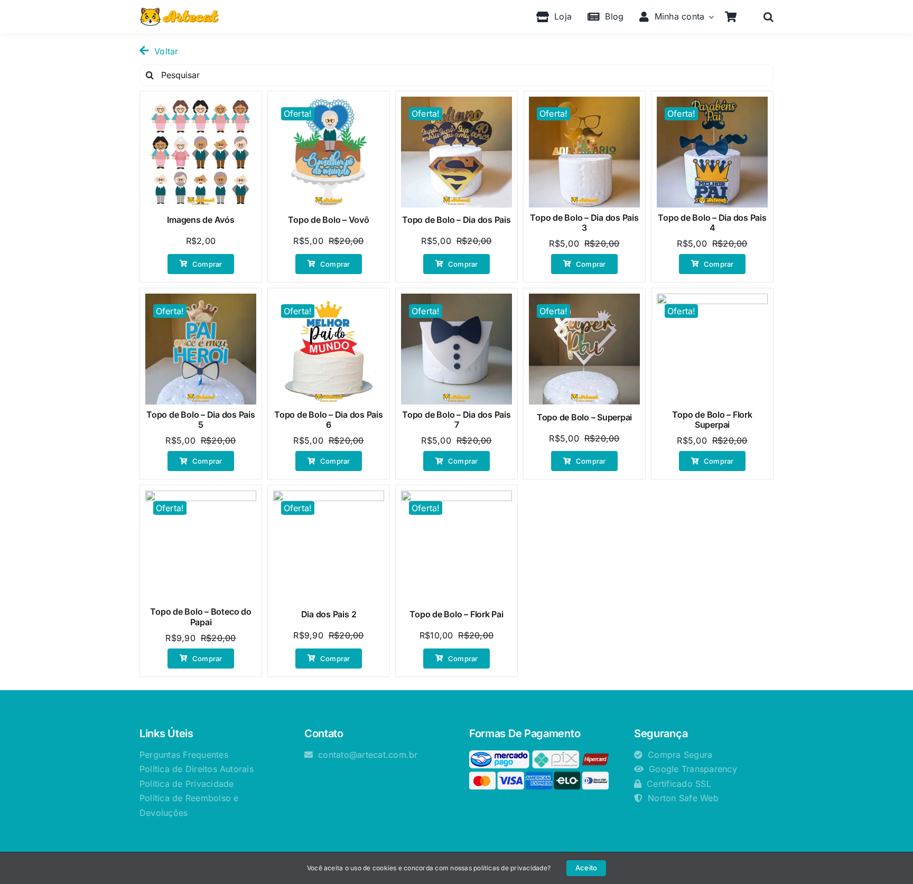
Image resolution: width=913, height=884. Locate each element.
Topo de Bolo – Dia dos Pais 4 (712, 222)
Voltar (166, 51)
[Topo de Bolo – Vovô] (328, 152)
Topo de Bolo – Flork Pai (456, 614)
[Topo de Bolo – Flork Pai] (456, 546)
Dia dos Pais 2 (329, 614)
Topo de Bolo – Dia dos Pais (456, 219)
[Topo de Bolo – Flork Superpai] (712, 349)
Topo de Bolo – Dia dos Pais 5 (200, 419)
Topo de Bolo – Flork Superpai (712, 419)
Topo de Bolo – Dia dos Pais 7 (456, 419)
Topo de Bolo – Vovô (328, 219)
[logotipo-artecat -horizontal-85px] (179, 12)
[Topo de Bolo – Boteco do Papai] (200, 546)
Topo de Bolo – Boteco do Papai (200, 616)
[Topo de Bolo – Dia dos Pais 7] (456, 349)
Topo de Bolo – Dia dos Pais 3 (584, 222)
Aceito (586, 867)
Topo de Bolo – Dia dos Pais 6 (328, 419)
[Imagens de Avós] (200, 152)
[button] (768, 17)
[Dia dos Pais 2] (328, 546)
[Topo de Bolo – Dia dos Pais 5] (200, 349)
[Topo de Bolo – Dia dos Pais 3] (584, 152)
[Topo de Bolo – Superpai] (584, 349)
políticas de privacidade (510, 868)
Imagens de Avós (200, 219)
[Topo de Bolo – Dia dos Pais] (456, 152)
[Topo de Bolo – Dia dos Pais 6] (328, 349)
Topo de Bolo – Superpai (584, 417)
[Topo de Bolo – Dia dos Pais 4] (712, 152)
